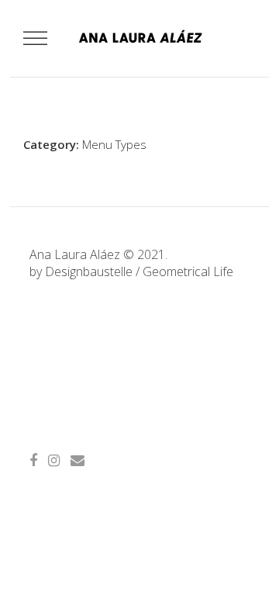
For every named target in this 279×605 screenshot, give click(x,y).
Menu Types (114, 144)
